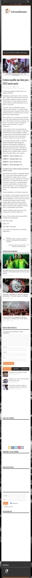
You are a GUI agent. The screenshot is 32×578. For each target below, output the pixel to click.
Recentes (16, 369)
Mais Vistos (7, 369)
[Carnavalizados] (16, 13)
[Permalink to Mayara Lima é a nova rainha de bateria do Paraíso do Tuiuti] (5, 383)
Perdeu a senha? (8, 506)
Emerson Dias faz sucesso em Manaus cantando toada (17, 245)
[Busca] (28, 1)
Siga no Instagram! (17, 520)
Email (4, 352)
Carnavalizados (9, 86)
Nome (4, 347)
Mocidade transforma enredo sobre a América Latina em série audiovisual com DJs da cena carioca (16, 271)
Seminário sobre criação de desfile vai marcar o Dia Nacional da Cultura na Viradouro (17, 239)
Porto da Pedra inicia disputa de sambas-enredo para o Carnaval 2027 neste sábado (15, 317)
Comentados (25, 369)
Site (4, 357)
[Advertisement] (16, 32)
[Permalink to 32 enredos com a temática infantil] (5, 376)
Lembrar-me (14, 503)
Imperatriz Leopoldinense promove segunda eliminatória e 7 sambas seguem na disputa (15, 295)
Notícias (17, 86)
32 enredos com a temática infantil (18, 372)
